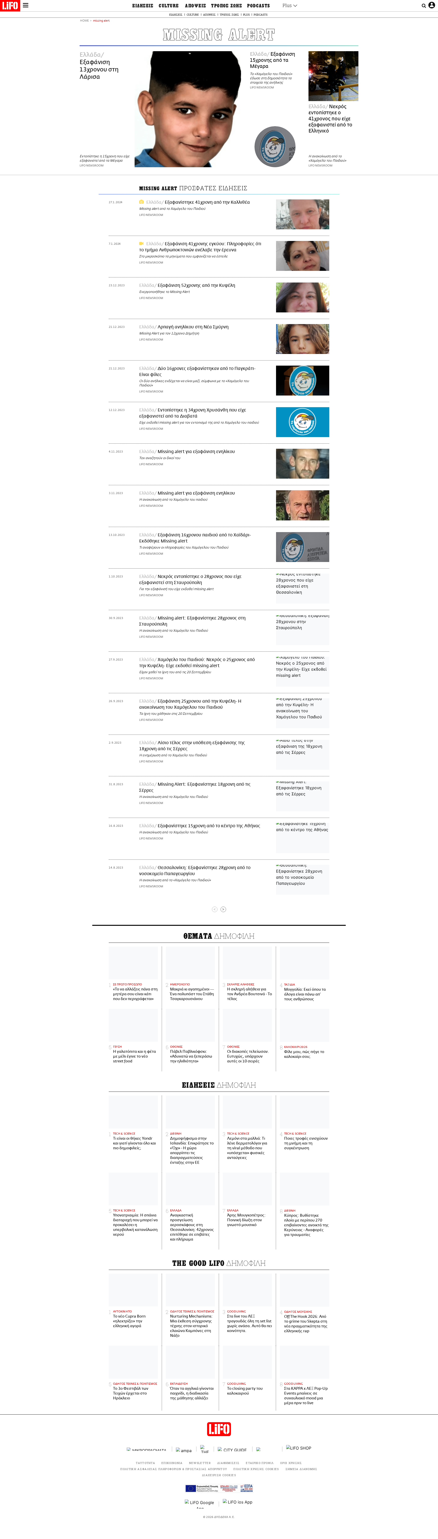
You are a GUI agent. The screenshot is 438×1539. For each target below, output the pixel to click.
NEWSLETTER (200, 1463)
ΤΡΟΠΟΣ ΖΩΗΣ (226, 6)
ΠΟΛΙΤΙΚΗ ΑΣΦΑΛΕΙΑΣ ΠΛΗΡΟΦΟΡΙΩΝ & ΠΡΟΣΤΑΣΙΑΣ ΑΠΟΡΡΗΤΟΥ (173, 1469)
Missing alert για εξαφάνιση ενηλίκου (196, 451)
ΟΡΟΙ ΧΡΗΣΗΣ (291, 1463)
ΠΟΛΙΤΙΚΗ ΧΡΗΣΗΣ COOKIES (256, 1469)
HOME (84, 21)
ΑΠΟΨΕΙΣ (195, 6)
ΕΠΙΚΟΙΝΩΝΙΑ (172, 1463)
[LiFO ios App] (238, 1504)
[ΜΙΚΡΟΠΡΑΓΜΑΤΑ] (147, 1449)
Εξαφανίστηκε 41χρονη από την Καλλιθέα (207, 202)
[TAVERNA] (267, 1449)
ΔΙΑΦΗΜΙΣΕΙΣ (228, 1463)
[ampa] (184, 1449)
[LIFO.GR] (10, 6)
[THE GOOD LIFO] (205, 1449)
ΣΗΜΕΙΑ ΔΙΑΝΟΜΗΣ (301, 1469)
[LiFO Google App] (200, 1504)
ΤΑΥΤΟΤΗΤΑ (145, 1463)
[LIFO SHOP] (299, 1449)
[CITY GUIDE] (233, 1449)
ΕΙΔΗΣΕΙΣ (143, 6)
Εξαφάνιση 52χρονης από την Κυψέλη (196, 285)
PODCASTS (258, 6)
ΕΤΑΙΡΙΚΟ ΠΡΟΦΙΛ (260, 1463)
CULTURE (169, 6)
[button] (25, 6)
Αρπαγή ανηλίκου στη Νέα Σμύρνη (193, 327)
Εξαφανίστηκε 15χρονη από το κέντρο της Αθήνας (209, 826)
